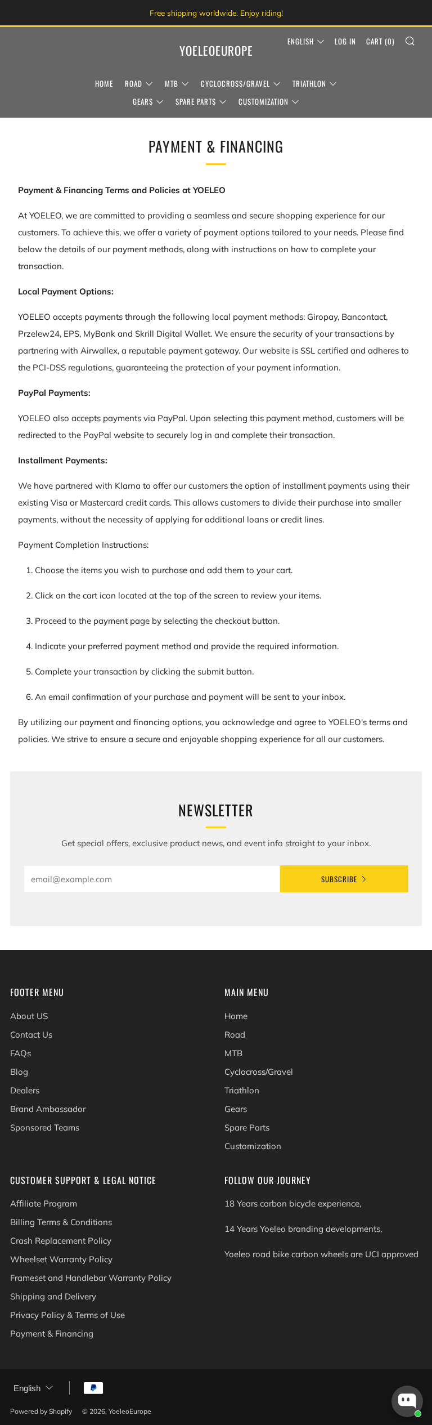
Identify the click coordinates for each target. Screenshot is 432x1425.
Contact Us (31, 1034)
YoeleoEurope (216, 50)
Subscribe (339, 879)
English (300, 41)
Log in (345, 41)
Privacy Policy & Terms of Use (67, 1315)
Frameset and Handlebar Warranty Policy (91, 1277)
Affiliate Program (43, 1203)
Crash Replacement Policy (60, 1240)
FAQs (20, 1053)
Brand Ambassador (48, 1109)
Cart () (380, 41)
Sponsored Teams (44, 1127)
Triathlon (309, 83)
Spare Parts (196, 101)
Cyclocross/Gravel (235, 83)
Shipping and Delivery (53, 1296)
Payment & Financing (51, 1333)
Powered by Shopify (41, 1411)
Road (133, 83)
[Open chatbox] (407, 1401)
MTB (171, 83)
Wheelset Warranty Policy (61, 1259)
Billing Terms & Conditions (61, 1222)
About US (29, 1016)
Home (104, 83)
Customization (263, 101)
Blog (19, 1071)
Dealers (24, 1090)
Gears (143, 101)
